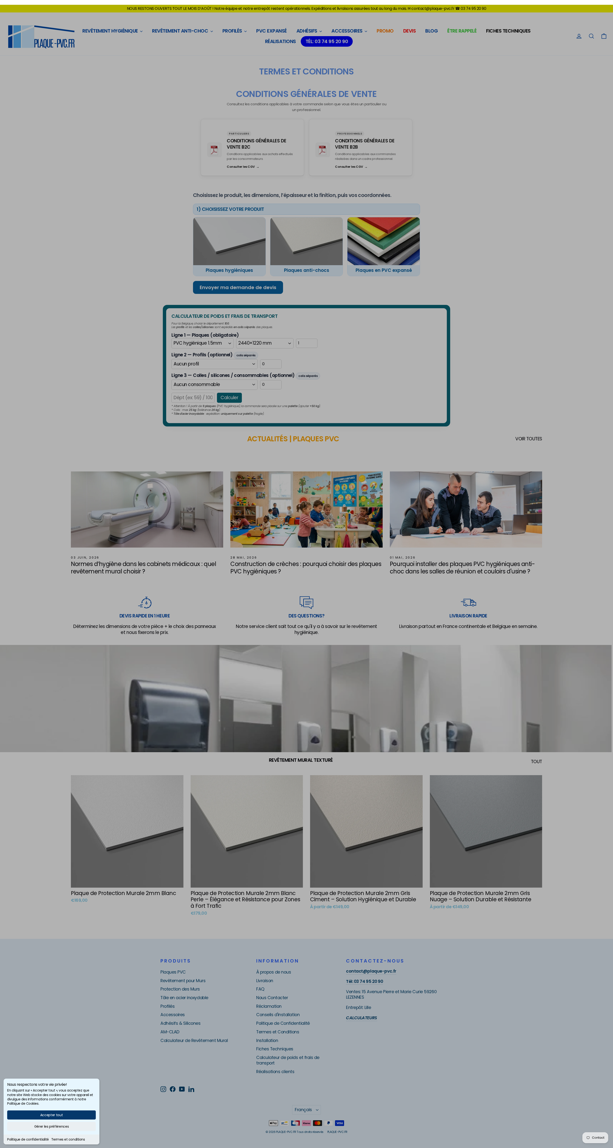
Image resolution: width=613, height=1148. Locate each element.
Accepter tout (51, 1115)
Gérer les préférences (51, 1126)
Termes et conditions (68, 1139)
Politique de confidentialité (28, 1139)
